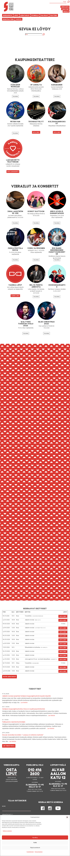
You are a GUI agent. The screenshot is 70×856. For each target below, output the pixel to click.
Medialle (66, 11)
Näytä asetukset (35, 847)
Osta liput (36, 132)
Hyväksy (35, 837)
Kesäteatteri (8, 19)
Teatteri (53, 15)
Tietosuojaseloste (38, 851)
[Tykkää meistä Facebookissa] (42, 809)
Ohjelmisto (7, 15)
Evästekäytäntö (30, 851)
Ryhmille (35, 15)
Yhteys (19, 19)
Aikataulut (25, 15)
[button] (67, 817)
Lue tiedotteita (9, 745)
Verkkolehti (65, 6)
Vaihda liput (15, 295)
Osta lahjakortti (13, 171)
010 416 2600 (35, 771)
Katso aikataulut (9, 676)
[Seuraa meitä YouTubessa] (58, 809)
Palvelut (44, 15)
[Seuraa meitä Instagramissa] (50, 809)
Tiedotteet (65, 9)
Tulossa (15, 96)
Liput (16, 15)
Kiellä (35, 842)
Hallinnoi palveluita (7, 830)
